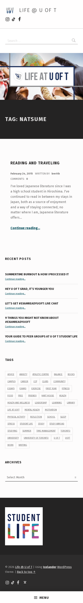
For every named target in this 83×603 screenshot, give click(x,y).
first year (51, 388)
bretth (56, 173)
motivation (51, 409)
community (59, 381)
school (51, 417)
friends (32, 395)
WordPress (64, 567)
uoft (67, 438)
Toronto (65, 431)
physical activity (16, 417)
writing (23, 445)
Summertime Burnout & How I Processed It (37, 274)
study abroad (56, 423)
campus (11, 381)
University (13, 438)
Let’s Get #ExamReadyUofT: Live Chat (31, 303)
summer (26, 431)
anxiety (23, 374)
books (71, 374)
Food (10, 395)
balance (58, 374)
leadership (41, 402)
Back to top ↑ (26, 572)
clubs (45, 381)
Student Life (26, 423)
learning (57, 402)
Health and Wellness (18, 402)
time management (46, 431)
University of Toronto (36, 438)
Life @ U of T (38, 10)
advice (10, 374)
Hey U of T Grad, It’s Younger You (30, 289)
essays (11, 388)
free (20, 395)
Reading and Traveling (35, 163)
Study (41, 423)
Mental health (32, 409)
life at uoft (13, 409)
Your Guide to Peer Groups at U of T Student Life (41, 336)
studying (12, 431)
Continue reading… (25, 228)
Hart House (48, 395)
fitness (66, 388)
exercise (36, 388)
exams (23, 388)
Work (10, 445)
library (71, 402)
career (24, 381)
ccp (35, 381)
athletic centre (40, 374)
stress (11, 423)
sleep (63, 417)
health (62, 395)
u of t (57, 438)
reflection (36, 417)
